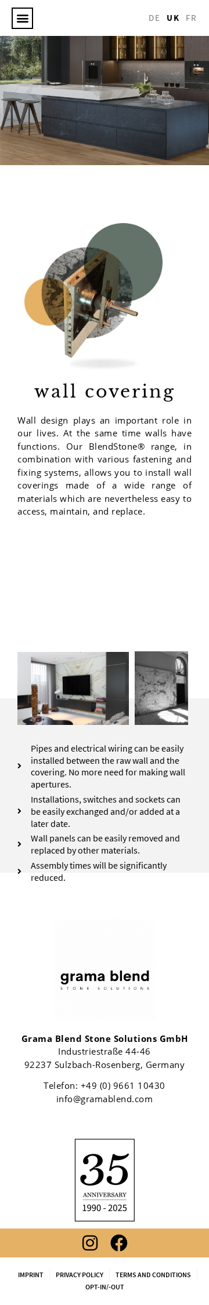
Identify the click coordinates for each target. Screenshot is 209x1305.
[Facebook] (119, 1243)
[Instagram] (90, 1243)
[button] (22, 18)
